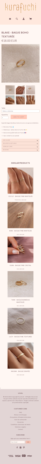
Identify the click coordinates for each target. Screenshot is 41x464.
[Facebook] (17, 448)
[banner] (20, 8)
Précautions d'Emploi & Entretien (20, 417)
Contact (20, 429)
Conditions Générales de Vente (20, 424)
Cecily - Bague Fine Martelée (20, 196)
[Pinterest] (24, 448)
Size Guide (6, 140)
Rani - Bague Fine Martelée (20, 231)
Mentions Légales (20, 427)
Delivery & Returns (10, 143)
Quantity (4, 114)
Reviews (6, 149)
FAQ (20, 412)
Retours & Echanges (20, 415)
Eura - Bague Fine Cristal (20, 265)
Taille (3, 108)
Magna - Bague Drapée (20, 371)
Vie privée (20, 422)
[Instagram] (21, 448)
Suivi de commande (20, 419)
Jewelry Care (7, 146)
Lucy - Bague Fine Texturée (20, 336)
